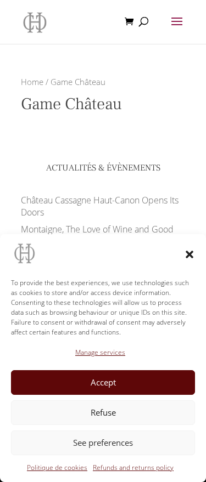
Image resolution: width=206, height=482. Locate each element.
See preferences (103, 442)
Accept (103, 382)
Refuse (103, 412)
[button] (189, 254)
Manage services (100, 352)
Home (32, 81)
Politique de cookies (57, 467)
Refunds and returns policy (133, 467)
